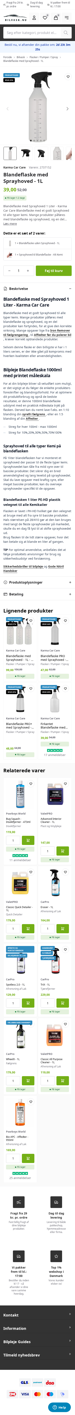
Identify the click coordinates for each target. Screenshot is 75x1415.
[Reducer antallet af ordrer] (9, 271)
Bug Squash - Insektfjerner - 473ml (18, 820)
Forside (7, 57)
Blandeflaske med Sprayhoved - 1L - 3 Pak (19, 659)
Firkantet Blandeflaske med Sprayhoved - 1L (53, 727)
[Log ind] (34, 18)
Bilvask (21, 57)
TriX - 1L (45, 984)
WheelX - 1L (13, 1059)
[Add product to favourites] (68, 76)
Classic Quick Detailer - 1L (19, 908)
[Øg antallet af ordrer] (28, 271)
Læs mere (10, 224)
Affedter (32, 419)
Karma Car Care (14, 167)
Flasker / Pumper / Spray (44, 57)
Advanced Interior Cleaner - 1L (51, 820)
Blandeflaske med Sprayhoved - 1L (23, 61)
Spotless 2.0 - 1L (15, 984)
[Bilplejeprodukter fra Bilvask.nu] (15, 18)
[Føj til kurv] (28, 840)
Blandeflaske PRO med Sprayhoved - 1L (53, 659)
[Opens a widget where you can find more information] (59, 1408)
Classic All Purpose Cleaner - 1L (51, 1060)
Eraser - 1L (47, 907)
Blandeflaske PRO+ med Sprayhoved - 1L (19, 727)
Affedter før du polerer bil (52, 335)
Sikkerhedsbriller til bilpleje (23, 566)
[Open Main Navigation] (67, 18)
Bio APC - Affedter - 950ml (17, 1138)
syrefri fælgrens (34, 414)
